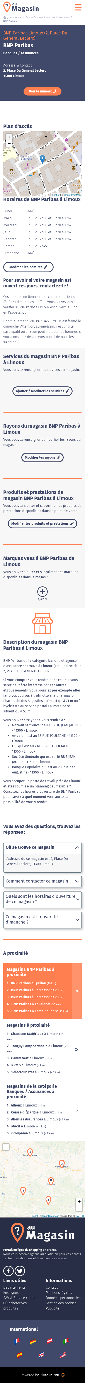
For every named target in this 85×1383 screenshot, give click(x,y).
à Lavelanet (31, 1004)
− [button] (9, 143)
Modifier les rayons (40, 457)
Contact (52, 1287)
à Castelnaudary (35, 1011)
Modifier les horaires (26, 267)
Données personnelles (63, 1298)
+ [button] (9, 137)
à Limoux (35, 1034)
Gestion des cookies (61, 1303)
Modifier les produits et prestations (40, 523)
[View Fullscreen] (6, 1147)
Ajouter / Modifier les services (40, 391)
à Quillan (29, 983)
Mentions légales (59, 1293)
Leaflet (56, 194)
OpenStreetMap (72, 194)
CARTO (79, 1215)
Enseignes (11, 1293)
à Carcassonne (33, 990)
